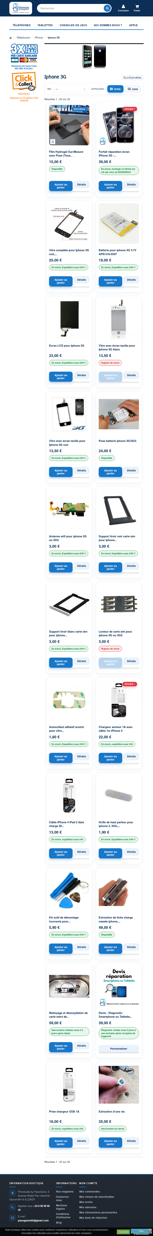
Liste (135, 89)
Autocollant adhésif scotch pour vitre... (66, 729)
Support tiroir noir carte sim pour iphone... (117, 538)
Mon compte (88, 1183)
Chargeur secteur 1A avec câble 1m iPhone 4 (115, 729)
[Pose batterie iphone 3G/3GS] (119, 414)
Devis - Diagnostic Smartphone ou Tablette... (115, 1015)
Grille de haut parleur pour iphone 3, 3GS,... (116, 824)
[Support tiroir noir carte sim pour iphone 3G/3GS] (119, 509)
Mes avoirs (86, 1202)
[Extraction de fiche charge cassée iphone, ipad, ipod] (119, 891)
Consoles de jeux (73, 25)
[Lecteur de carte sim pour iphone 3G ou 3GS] (119, 605)
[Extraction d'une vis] (119, 1085)
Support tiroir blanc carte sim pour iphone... (68, 633)
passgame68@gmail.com (33, 1220)
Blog (59, 1222)
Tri (49, 89)
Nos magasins (65, 1191)
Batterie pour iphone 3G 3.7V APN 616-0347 (117, 252)
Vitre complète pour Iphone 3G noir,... (69, 252)
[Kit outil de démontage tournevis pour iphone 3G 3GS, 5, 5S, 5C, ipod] (69, 891)
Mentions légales (61, 1207)
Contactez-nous (62, 1198)
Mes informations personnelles (98, 1212)
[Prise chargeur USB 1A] (69, 1085)
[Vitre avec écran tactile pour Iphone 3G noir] (69, 414)
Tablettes (45, 25)
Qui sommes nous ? (108, 25)
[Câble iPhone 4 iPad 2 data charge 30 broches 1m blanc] (69, 795)
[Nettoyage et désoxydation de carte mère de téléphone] (69, 986)
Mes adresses (87, 1207)
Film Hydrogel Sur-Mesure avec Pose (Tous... (66, 153)
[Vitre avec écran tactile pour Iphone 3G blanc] (119, 319)
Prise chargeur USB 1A (64, 1111)
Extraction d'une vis (112, 1111)
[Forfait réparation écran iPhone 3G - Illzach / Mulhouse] (119, 125)
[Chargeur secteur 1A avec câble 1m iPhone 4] (119, 700)
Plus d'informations (141, 1232)
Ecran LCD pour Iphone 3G (66, 346)
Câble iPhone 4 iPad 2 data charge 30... (66, 824)
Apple (133, 25)
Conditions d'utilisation (63, 1215)
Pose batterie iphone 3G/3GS (117, 441)
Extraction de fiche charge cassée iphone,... (116, 919)
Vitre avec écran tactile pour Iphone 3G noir (67, 443)
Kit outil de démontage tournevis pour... (64, 919)
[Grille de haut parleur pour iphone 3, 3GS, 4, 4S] (119, 795)
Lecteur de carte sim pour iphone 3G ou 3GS (115, 633)
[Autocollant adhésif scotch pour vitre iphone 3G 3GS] (69, 700)
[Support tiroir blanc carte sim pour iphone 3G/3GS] (69, 605)
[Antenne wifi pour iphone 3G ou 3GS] (69, 509)
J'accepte (123, 1232)
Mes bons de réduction (93, 1217)
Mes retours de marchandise (96, 1196)
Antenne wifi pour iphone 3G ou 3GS (68, 538)
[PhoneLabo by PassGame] (20, 8)
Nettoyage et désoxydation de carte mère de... (68, 1015)
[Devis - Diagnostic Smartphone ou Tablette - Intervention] (119, 986)
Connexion (123, 10)
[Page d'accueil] (10, 37)
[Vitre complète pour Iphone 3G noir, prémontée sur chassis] (69, 223)
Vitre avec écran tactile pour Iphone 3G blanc (117, 347)
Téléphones (22, 25)
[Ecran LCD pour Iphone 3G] (69, 319)
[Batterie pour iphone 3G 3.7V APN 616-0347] (119, 223)
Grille (117, 89)
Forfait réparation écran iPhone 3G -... (114, 153)
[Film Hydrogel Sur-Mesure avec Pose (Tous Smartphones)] (69, 125)
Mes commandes (89, 1191)
